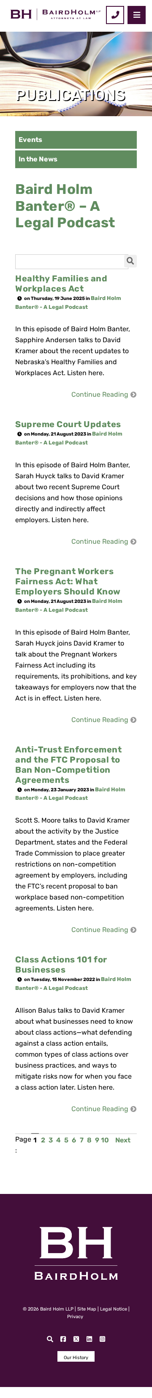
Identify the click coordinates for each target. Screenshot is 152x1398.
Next (122, 1140)
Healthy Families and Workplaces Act (61, 283)
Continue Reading (99, 394)
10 (105, 1140)
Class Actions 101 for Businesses (61, 964)
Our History (76, 1357)
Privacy (75, 1316)
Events (30, 140)
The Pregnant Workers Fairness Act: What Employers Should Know (68, 581)
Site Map (86, 1309)
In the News (38, 159)
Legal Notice (113, 1309)
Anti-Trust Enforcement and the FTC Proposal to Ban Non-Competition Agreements (68, 764)
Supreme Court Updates (68, 424)
